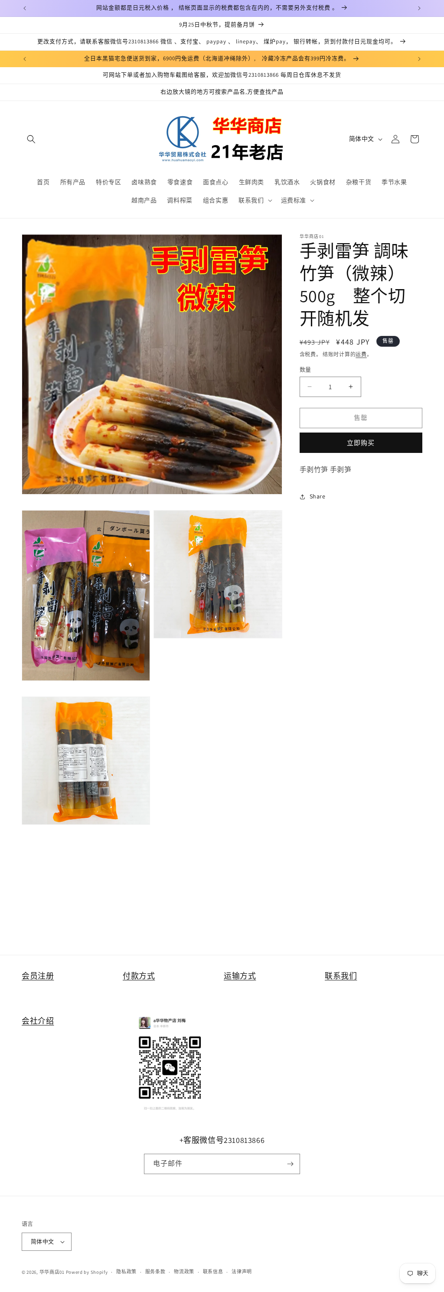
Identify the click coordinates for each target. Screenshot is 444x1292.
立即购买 (361, 443)
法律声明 (242, 1272)
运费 (361, 354)
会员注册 (38, 976)
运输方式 (240, 976)
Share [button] (318, 496)
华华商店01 (52, 1272)
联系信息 (213, 1272)
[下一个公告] (419, 8)
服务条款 (155, 1272)
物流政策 (184, 1272)
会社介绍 (38, 1021)
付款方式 (139, 976)
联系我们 (341, 976)
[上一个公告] (24, 8)
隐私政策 (126, 1272)
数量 (305, 369)
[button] (31, 139)
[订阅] (290, 1164)
